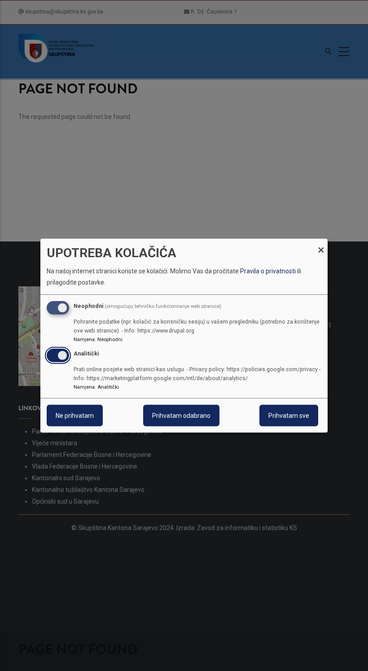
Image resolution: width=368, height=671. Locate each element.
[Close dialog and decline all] (321, 244)
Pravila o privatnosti (268, 271)
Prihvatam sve (288, 415)
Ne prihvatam (75, 415)
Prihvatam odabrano (181, 415)
